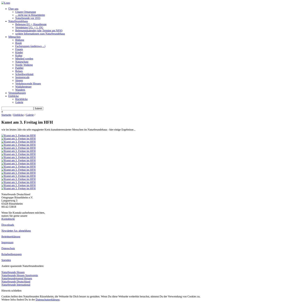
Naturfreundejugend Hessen (16, 278)
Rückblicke (21, 99)
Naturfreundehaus (18, 21)
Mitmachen (14, 36)
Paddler (19, 67)
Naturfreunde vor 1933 (27, 18)
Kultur (18, 55)
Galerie (19, 102)
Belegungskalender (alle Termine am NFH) (38, 30)
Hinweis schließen (11, 290)
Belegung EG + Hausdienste (31, 24)
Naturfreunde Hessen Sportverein (19, 275)
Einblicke (13, 96)
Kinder (19, 52)
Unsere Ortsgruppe (25, 11)
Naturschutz (21, 61)
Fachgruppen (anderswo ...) (30, 46)
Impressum (7, 242)
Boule (18, 43)
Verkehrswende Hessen (28, 83)
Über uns (13, 8)
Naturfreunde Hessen (13, 272)
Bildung (19, 39)
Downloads (7, 224)
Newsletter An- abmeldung (16, 230)
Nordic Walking (24, 64)
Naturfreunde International (15, 284)
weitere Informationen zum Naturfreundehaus (40, 33)
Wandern (20, 89)
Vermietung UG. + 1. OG (29, 27)
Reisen (19, 71)
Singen (19, 80)
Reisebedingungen (11, 254)
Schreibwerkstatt (24, 74)
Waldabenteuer (23, 86)
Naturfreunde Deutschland (15, 281)
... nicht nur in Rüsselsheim (30, 15)
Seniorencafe (22, 77)
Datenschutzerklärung (48, 299)
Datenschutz (8, 248)
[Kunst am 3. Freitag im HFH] (18, 135)
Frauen (19, 49)
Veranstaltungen (17, 92)
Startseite (6, 114)
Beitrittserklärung (10, 236)
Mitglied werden (24, 58)
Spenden (6, 260)
